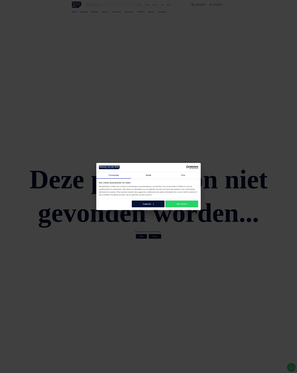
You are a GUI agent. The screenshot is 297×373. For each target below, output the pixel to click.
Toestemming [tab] (113, 175)
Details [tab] (148, 175)
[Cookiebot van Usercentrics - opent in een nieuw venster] (188, 167)
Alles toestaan (181, 204)
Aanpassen (147, 204)
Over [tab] (183, 175)
